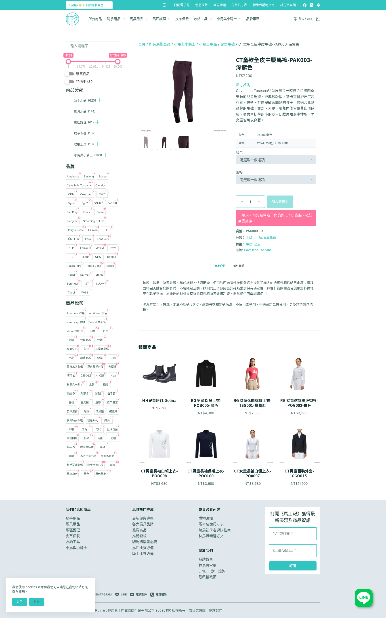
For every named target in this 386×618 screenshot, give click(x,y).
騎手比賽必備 (143, 553)
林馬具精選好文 (211, 536)
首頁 (141, 44)
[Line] (318, 5)
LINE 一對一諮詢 (212, 571)
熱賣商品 (139, 530)
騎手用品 (113, 19)
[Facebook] (304, 5)
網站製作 (215, 610)
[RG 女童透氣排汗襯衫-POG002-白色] (299, 373)
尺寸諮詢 (243, 85)
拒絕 (37, 601)
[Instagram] (311, 5)
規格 (239, 172)
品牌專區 (253, 19)
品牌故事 (206, 559)
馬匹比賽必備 (143, 547)
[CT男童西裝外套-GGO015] (299, 444)
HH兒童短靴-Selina (159, 400)
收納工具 (200, 19)
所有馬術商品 (159, 44)
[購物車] (318, 19)
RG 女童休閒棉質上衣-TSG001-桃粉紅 (252, 403)
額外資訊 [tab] (238, 266)
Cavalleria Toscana (258, 250)
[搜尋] (165, 5)
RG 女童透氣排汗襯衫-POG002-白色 (299, 403)
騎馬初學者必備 (144, 541)
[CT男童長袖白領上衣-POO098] (159, 444)
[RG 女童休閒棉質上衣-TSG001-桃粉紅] (253, 373)
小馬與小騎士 (227, 19)
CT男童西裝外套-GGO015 (299, 473)
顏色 (239, 152)
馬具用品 (136, 19)
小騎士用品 (208, 44)
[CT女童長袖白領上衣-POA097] (253, 444)
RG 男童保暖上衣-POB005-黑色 (206, 403)
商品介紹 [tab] (220, 266)
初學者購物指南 (264, 5)
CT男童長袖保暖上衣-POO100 (205, 473)
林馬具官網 (288, 5)
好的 (20, 601)
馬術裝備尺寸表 (211, 524)
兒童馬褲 (227, 44)
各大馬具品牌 (143, 524)
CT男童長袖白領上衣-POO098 (159, 473)
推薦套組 (139, 536)
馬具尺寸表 (239, 5)
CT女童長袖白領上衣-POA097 (252, 473)
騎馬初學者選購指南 (215, 530)
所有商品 (95, 19)
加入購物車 (280, 201)
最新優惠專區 (143, 518)
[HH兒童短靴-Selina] (159, 373)
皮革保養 (182, 19)
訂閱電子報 (182, 5)
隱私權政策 (207, 577)
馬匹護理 (159, 19)
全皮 (257, 244)
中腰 (249, 244)
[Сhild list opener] (100, 100)
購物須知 (206, 518)
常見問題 (219, 5)
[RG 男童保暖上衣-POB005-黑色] (206, 373)
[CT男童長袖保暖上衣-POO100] (206, 444)
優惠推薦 (201, 5)
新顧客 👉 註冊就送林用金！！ (89, 5)
